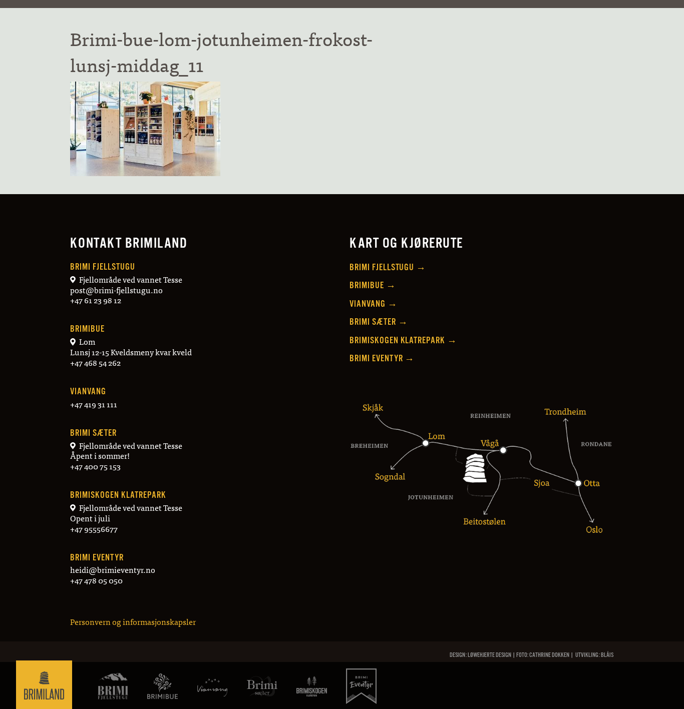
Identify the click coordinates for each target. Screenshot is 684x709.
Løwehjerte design (489, 655)
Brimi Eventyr (96, 557)
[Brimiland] (44, 683)
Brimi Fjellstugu (102, 267)
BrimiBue (87, 329)
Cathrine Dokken (549, 655)
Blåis (607, 655)
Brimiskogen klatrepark (403, 340)
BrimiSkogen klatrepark (118, 495)
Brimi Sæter (379, 322)
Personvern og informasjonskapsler (133, 621)
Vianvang (88, 391)
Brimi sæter (93, 433)
